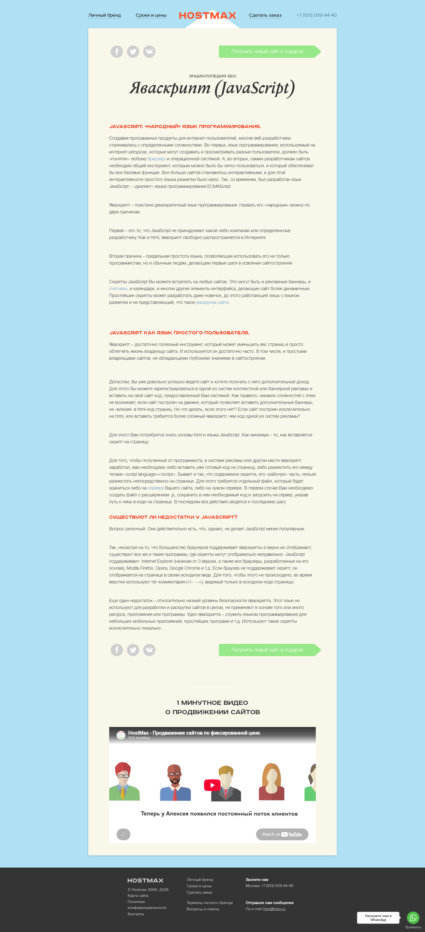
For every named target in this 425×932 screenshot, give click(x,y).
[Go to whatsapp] (413, 918)
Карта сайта (138, 895)
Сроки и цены (151, 15)
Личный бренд (104, 15)
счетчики (118, 288)
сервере (156, 488)
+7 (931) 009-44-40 (317, 15)
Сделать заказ (265, 15)
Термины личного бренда (210, 902)
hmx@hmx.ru (274, 908)
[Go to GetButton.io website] (413, 927)
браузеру (157, 158)
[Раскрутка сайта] (207, 15)
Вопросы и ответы (203, 909)
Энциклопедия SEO (212, 76)
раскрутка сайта (212, 302)
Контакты (136, 914)
